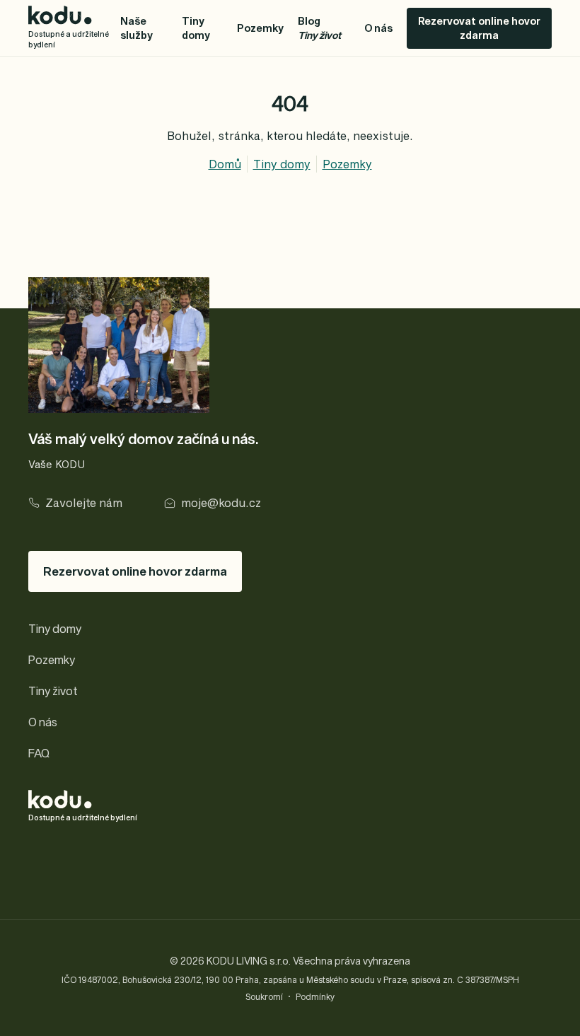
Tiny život (53, 690)
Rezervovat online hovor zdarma (479, 28)
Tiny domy (196, 28)
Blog (319, 28)
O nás (378, 28)
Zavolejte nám (83, 502)
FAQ (39, 752)
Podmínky (315, 996)
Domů (225, 163)
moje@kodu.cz (221, 502)
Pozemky (260, 28)
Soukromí (264, 996)
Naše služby (136, 28)
